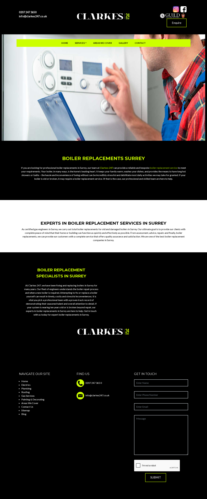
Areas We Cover (102, 43)
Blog (23, 414)
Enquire (176, 22)
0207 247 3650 (28, 12)
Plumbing (26, 388)
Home (64, 43)
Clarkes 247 (106, 167)
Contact (140, 43)
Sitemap (25, 410)
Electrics (25, 384)
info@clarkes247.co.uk (33, 16)
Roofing (25, 392)
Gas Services (28, 395)
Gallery (123, 43)
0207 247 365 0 (93, 382)
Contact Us (27, 406)
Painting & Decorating (32, 399)
